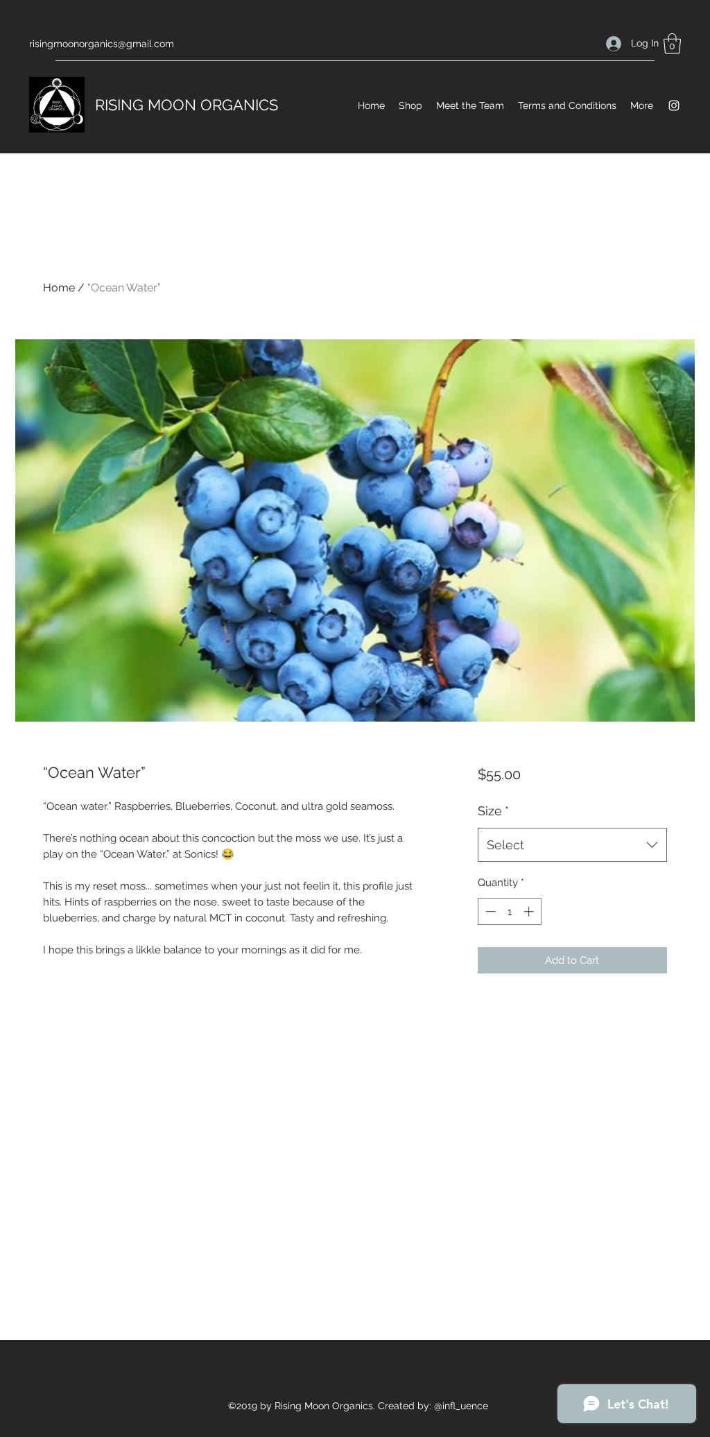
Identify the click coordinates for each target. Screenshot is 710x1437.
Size (493, 810)
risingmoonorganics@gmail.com (101, 43)
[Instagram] (674, 105)
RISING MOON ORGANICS (186, 105)
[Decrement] (489, 911)
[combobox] (572, 845)
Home (59, 287)
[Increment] (530, 911)
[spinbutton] (509, 911)
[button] (672, 43)
